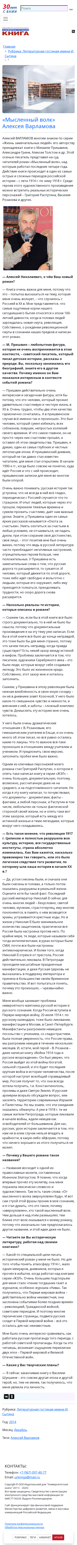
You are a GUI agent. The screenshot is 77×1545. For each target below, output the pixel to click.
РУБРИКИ (20, 1537)
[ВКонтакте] (6, 1396)
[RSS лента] (73, 31)
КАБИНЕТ (45, 1537)
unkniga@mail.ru (27, 1477)
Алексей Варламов (25, 1438)
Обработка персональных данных (24, 1527)
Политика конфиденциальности (24, 1523)
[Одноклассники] (11, 1396)
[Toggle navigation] (5, 19)
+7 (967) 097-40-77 (33, 1472)
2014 (12, 1422)
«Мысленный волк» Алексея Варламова (28, 123)
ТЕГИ (33, 1537)
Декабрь (20, 1430)
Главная (9, 46)
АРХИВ (58, 1537)
